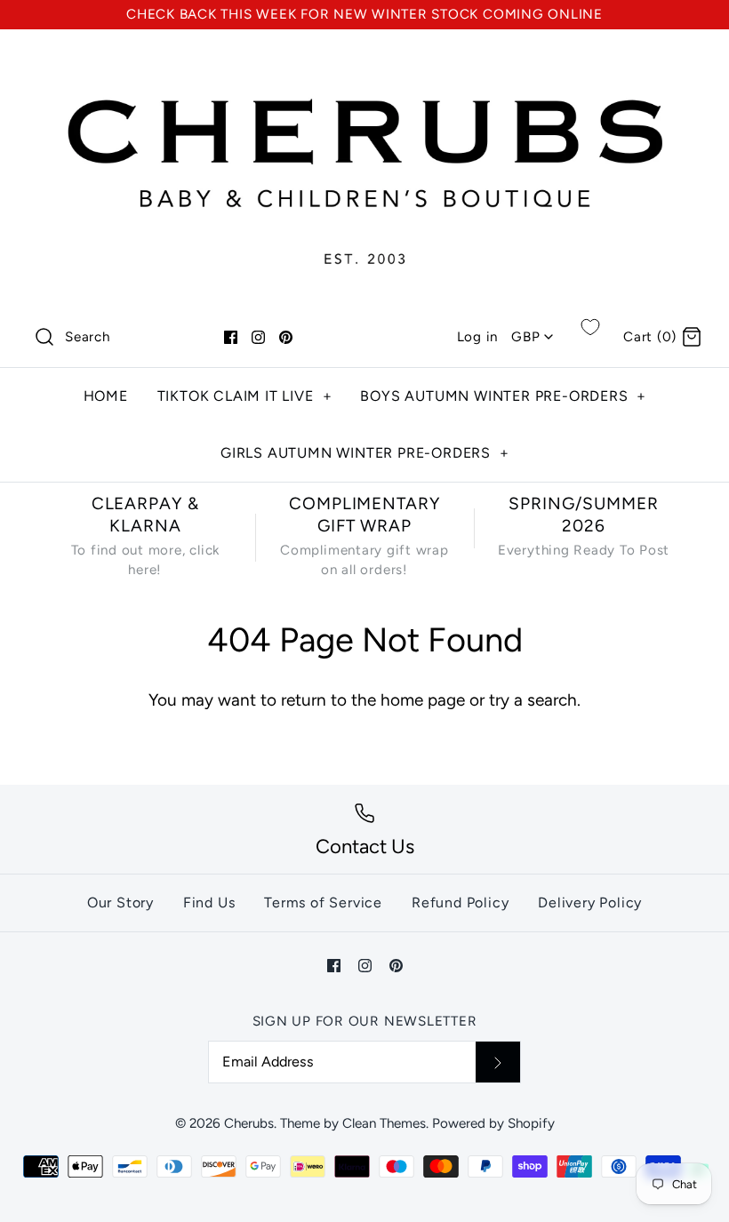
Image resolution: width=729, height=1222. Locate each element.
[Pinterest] (285, 337)
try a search (533, 700)
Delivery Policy (590, 902)
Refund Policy (460, 902)
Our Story (120, 902)
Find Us (209, 902)
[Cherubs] (364, 60)
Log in (478, 337)
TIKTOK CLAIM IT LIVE (244, 395)
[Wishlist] (590, 327)
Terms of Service (323, 902)
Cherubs (249, 1123)
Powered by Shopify (493, 1123)
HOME (106, 395)
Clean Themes (384, 1123)
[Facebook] (230, 337)
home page (423, 700)
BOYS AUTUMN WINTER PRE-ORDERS (503, 395)
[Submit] (498, 1062)
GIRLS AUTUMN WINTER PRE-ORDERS (364, 452)
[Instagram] (258, 337)
